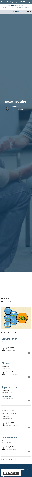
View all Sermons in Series (8, 459)
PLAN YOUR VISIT (11, 473)
